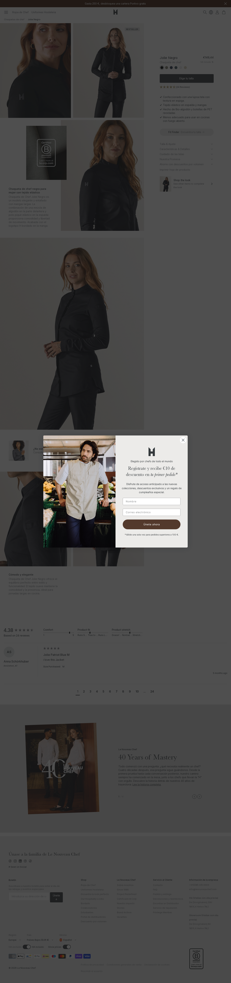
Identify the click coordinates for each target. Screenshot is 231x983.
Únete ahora (151, 524)
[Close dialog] (183, 440)
